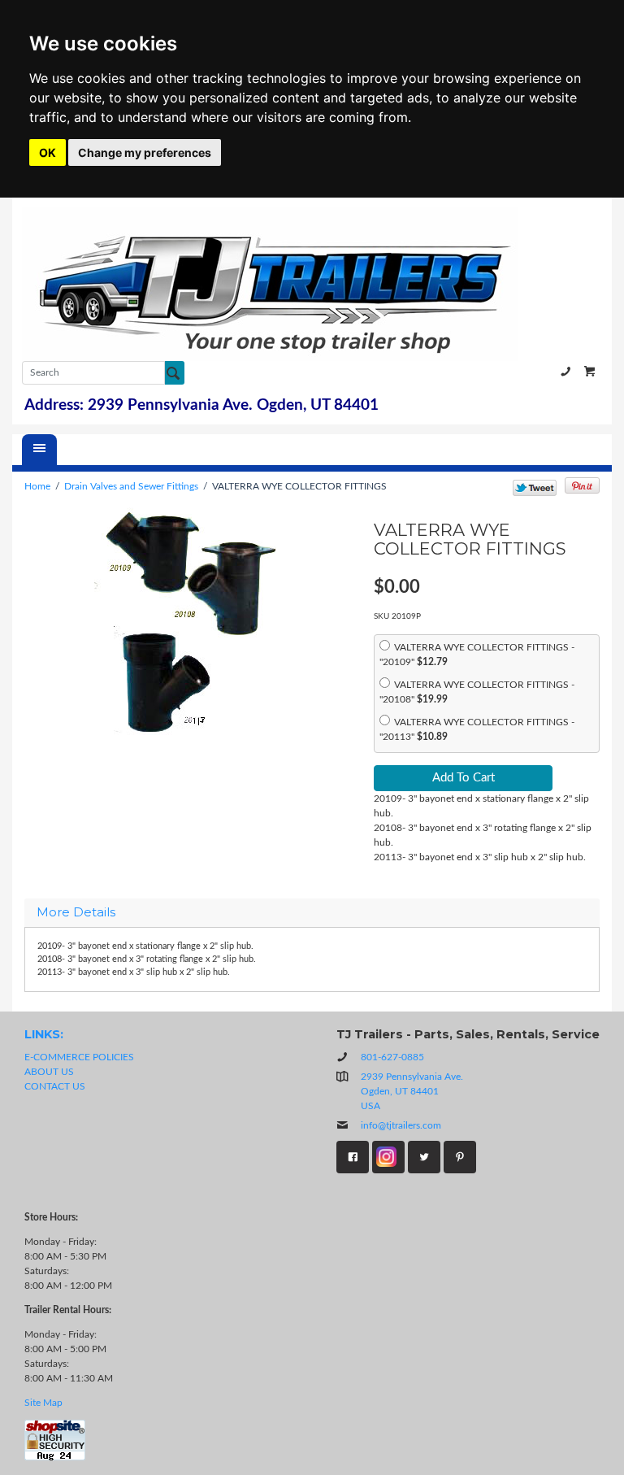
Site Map (43, 1403)
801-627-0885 (565, 371)
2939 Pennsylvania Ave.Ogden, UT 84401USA (412, 1091)
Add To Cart (463, 778)
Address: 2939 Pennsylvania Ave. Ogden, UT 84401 (201, 405)
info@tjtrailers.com (401, 1125)
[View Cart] (590, 371)
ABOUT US (49, 1072)
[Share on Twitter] (535, 488)
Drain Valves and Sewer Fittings (131, 486)
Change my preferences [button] (144, 152)
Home (37, 486)
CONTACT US (54, 1086)
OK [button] (47, 152)
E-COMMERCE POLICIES (79, 1057)
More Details (76, 913)
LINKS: (43, 1034)
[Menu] (39, 449)
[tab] (311, 912)
